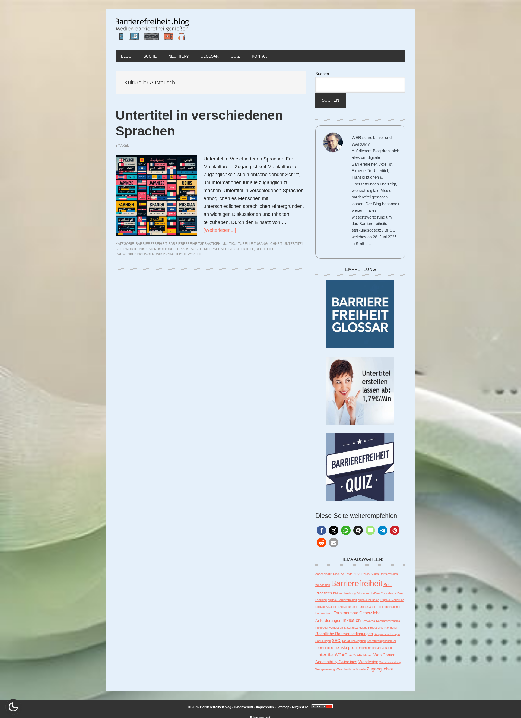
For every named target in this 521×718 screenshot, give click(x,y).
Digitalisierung (347, 606)
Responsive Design (387, 634)
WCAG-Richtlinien (360, 655)
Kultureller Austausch (180, 249)
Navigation (391, 627)
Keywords (368, 620)
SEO (336, 640)
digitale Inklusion (368, 600)
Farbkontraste (345, 613)
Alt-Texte (346, 573)
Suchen (322, 73)
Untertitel (294, 244)
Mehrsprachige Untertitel (229, 249)
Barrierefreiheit (151, 244)
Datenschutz (243, 707)
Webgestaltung (325, 669)
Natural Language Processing (363, 627)
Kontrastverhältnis (388, 620)
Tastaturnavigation (354, 641)
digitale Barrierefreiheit (342, 600)
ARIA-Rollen (362, 573)
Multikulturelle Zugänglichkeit (252, 244)
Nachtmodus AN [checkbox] (13, 707)
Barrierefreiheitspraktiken (195, 244)
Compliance (388, 593)
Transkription (345, 647)
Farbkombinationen (388, 606)
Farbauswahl (366, 606)
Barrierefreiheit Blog (152, 29)
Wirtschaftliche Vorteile (180, 254)
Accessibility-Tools (327, 573)
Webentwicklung (390, 662)
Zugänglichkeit (381, 669)
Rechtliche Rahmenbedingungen (344, 634)
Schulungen (323, 641)
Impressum (265, 707)
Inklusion (148, 249)
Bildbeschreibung (344, 593)
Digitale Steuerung (392, 600)
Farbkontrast (323, 613)
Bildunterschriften (368, 593)
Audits (375, 573)
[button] (321, 530)
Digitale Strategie (326, 606)
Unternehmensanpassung (375, 647)
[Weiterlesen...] (220, 230)
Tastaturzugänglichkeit (381, 641)
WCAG (341, 655)
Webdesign (368, 662)
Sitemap (283, 707)
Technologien (324, 647)
